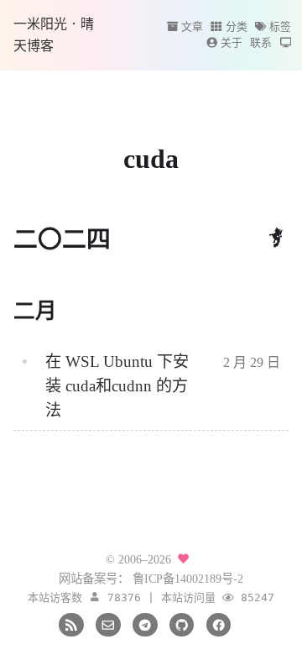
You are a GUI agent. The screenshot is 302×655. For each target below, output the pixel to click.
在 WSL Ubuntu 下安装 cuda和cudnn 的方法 (117, 386)
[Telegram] (145, 623)
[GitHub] (181, 623)
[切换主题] (285, 43)
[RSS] (71, 623)
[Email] (108, 623)
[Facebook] (218, 623)
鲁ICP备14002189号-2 (188, 578)
